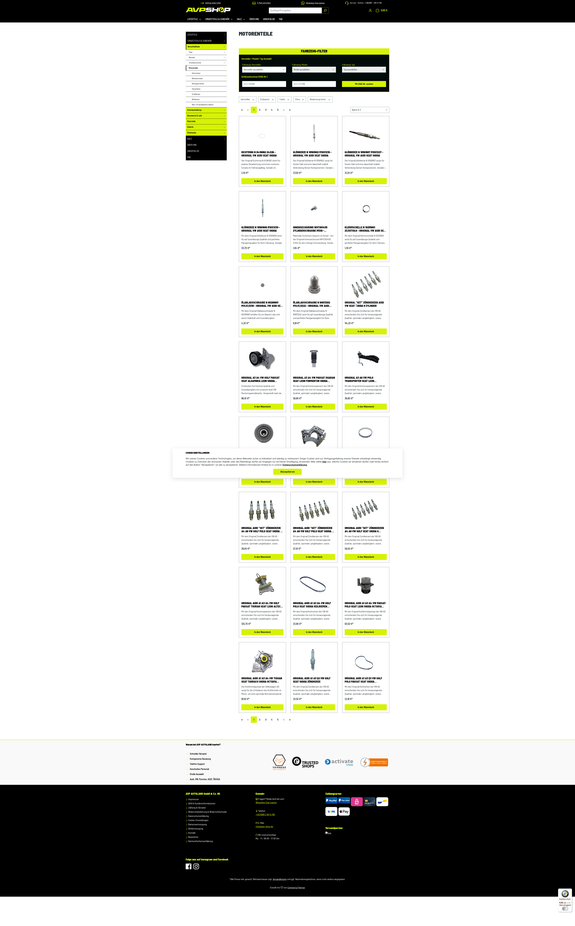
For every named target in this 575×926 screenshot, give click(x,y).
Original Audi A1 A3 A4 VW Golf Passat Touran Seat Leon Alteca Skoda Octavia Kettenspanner (261, 605)
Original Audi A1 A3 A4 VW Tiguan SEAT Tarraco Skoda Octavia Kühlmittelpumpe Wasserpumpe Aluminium (261, 680)
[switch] (565, 908)
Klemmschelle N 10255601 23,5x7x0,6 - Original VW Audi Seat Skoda (366, 229)
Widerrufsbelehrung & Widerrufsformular (207, 812)
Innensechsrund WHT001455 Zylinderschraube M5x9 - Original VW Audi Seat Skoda (310, 229)
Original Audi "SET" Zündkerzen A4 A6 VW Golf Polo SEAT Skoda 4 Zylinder (261, 530)
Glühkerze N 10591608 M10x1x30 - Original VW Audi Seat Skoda (260, 229)
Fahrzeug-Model (299, 65)
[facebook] (189, 868)
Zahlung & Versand (197, 808)
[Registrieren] (370, 10)
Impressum (193, 799)
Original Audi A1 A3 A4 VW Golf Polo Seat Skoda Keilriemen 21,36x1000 (312, 605)
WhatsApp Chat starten (266, 802)
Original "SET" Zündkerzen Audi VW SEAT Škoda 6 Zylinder (364, 304)
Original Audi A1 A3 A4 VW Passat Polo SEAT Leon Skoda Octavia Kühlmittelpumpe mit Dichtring (365, 605)
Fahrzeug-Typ (348, 65)
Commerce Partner (296, 887)
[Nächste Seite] (284, 110)
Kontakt (192, 833)
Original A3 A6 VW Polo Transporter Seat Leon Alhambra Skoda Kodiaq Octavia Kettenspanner (364, 380)
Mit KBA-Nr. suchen (364, 84)
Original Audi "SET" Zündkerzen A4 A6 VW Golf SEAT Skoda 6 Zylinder (364, 530)
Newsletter (193, 837)
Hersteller (245, 99)
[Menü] (570, 890)
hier (324, 461)
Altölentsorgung (195, 828)
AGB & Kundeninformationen (201, 803)
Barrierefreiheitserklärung (200, 841)
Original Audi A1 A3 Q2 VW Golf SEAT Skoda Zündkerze (311, 680)
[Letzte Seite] (290, 110)
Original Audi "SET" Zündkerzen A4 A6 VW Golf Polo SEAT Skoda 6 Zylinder (313, 530)
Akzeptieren (287, 471)
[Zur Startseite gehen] (208, 9)
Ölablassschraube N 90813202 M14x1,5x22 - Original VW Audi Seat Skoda (311, 304)
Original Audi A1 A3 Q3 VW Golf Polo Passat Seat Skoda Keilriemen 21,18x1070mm (363, 680)
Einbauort (265, 99)
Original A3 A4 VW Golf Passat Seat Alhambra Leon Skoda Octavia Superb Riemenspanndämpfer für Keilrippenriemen (260, 380)
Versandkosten (280, 879)
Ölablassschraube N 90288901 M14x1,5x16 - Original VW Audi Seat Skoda (262, 304)
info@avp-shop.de (264, 826)
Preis (298, 99)
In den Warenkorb (262, 181)
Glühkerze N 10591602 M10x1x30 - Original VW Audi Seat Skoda (312, 154)
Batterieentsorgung (197, 824)
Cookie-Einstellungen (198, 820)
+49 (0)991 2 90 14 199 (265, 814)
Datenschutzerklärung (198, 816)
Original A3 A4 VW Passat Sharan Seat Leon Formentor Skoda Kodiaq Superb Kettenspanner (314, 380)
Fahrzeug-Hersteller (251, 65)
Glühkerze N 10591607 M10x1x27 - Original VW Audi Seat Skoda (364, 154)
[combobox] (295, 10)
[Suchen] (325, 10)
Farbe (282, 99)
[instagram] (196, 868)
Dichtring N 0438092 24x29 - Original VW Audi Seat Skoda (259, 154)
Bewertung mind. (318, 99)
